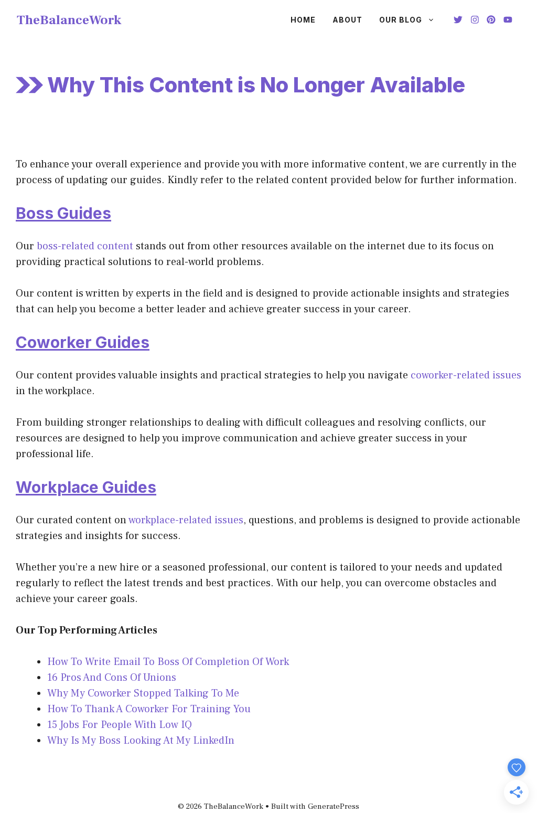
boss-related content (85, 246)
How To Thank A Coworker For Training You (149, 709)
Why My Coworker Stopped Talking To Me (143, 693)
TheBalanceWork (69, 20)
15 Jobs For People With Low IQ (119, 725)
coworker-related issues (466, 375)
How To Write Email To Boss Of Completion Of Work (168, 662)
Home (303, 19)
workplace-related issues (185, 520)
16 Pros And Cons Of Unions (111, 677)
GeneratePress (333, 806)
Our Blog (400, 19)
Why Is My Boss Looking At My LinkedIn (140, 740)
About (347, 19)
